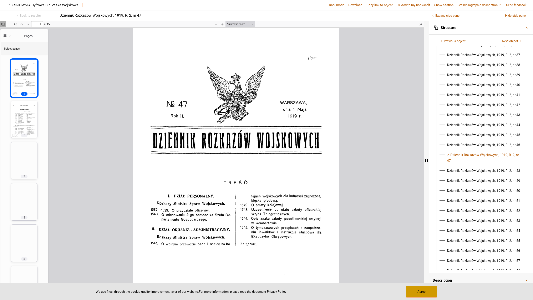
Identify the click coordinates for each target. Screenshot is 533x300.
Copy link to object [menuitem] (379, 5)
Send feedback (516, 5)
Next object (510, 41)
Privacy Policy (276, 292)
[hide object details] (426, 160)
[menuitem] (483, 55)
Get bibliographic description (478, 5)
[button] (481, 27)
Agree (421, 292)
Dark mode (336, 5)
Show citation (443, 5)
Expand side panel (447, 16)
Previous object (455, 41)
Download (355, 5)
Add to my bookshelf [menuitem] (415, 5)
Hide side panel (516, 16)
